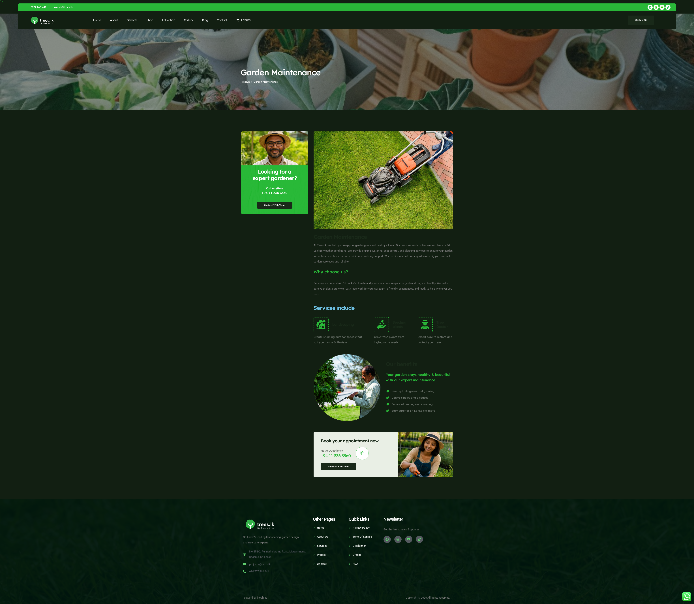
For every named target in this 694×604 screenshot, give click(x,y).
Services (132, 20)
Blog (205, 20)
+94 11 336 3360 (275, 193)
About (114, 20)
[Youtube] (662, 7)
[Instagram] (656, 7)
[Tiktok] (668, 7)
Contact (222, 20)
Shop (150, 20)
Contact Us (641, 20)
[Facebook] (650, 7)
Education (168, 20)
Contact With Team (274, 205)
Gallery (188, 20)
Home (97, 20)
